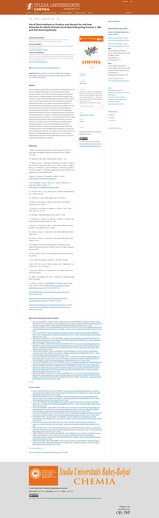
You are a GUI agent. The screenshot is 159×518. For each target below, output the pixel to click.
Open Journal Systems (115, 128)
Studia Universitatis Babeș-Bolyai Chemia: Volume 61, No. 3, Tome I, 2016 (76, 364)
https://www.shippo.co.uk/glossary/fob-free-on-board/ (53, 307)
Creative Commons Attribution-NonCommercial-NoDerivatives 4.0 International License (90, 144)
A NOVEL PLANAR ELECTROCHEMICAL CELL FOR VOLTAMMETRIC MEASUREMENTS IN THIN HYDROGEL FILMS (64, 417)
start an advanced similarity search (48, 452)
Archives (36, 13)
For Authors (111, 117)
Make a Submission (114, 21)
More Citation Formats (87, 106)
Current (28, 13)
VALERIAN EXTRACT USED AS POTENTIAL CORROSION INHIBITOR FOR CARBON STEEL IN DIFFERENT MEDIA (66, 441)
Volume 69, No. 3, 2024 (47, 19)
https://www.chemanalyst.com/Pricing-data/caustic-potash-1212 (49, 292)
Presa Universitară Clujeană (116, 97)
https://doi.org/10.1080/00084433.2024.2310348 (44, 187)
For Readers (111, 115)
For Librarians (112, 120)
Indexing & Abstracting (49, 13)
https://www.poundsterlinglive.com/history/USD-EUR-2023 (47, 305)
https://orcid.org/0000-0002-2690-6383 (38, 62)
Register (125, 1)
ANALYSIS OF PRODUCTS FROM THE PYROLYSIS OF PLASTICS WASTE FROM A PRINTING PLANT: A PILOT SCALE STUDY (67, 429)
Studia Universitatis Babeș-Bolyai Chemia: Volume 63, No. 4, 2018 (71, 325)
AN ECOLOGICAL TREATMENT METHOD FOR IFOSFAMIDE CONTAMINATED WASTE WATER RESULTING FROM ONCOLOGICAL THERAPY (63, 436)
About (90, 13)
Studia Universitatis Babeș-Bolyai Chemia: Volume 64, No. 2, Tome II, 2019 (67, 360)
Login (131, 1)
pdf (83, 74)
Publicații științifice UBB (115, 104)
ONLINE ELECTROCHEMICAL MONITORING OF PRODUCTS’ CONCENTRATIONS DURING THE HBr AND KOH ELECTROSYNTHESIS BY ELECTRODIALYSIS (66, 339)
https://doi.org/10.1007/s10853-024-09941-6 (42, 178)
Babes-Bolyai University (115, 90)
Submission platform (65, 13)
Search (129, 13)
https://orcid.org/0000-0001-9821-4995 (38, 49)
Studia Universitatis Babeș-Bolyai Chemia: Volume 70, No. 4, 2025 (66, 354)
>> (33, 382)
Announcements (80, 13)
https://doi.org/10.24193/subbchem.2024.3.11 (46, 68)
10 (39, 448)
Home (30, 19)
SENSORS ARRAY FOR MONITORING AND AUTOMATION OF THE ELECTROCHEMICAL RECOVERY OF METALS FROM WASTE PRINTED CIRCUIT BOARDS (66, 358)
